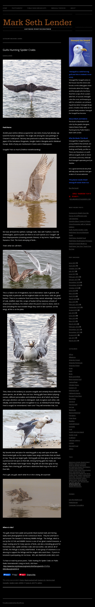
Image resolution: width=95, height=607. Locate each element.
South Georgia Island (76, 432)
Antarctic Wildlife (74, 465)
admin (40, 583)
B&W (70, 371)
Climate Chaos (74, 385)
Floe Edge (72, 399)
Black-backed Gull (31, 580)
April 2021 (72, 266)
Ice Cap (71, 407)
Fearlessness (76, 472)
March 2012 (73, 324)
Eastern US (42, 580)
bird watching (73, 467)
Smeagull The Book (58, 8)
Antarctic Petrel (74, 366)
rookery (83, 478)
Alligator (71, 464)
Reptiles (72, 421)
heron (88, 473)
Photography (17, 8)
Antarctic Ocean (74, 360)
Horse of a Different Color (78, 216)
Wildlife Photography (75, 486)
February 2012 (74, 327)
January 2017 (73, 280)
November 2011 (74, 332)
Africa (71, 354)
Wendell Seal (73, 446)
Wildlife (75, 484)
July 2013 (72, 313)
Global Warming (74, 473)
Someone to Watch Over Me (79, 213)
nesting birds (86, 475)
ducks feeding (86, 470)
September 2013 (74, 307)
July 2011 (72, 338)
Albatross (72, 357)
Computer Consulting (76, 505)
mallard (80, 475)
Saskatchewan (74, 424)
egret (70, 472)
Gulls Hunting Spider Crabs (19, 50)
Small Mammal (82, 480)
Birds (22, 580)
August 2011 (73, 335)
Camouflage (73, 382)
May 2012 (72, 321)
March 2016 (73, 299)
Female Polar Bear (75, 396)
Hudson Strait (73, 475)
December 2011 (74, 329)
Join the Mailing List (75, 500)
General (72, 402)
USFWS (21, 583)
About (73, 8)
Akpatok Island (85, 462)
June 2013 (72, 316)
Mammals (72, 410)
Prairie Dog (72, 478)
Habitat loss (82, 473)
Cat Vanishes (73, 219)
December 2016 (74, 282)
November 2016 (74, 285)
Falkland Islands (74, 393)
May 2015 (72, 302)
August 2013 (73, 310)
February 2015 (74, 305)
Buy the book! (74, 188)
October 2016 (73, 288)
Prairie (88, 476)
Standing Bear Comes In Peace (79, 221)
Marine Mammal (74, 413)
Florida (83, 472)
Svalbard (72, 438)
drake (80, 470)
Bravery (80, 467)
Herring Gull (50, 580)
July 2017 (72, 271)
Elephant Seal (74, 390)
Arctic (71, 368)
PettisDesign (73, 502)
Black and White (74, 377)
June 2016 (72, 291)
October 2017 (73, 268)
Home (5, 8)
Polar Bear (72, 418)
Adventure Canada (74, 462)
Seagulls (6, 583)
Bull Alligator (86, 467)
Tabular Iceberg (74, 440)
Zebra (71, 449)
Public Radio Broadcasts (36, 8)
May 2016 (72, 293)
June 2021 (72, 263)
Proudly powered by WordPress (13, 603)
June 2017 (72, 274)
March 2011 (73, 341)
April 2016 (72, 296)
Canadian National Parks (76, 468)
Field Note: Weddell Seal (77, 238)
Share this (31, 575)
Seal (70, 429)
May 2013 (72, 318)
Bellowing (83, 465)
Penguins (72, 415)
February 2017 (74, 277)
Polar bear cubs (80, 476)
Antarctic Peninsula (75, 363)
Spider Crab (14, 583)
